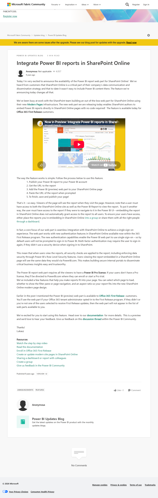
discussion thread (92, 319)
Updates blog (39, 35)
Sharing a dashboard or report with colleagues (41, 358)
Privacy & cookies (118, 484)
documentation (95, 315)
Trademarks (150, 484)
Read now (131, 42)
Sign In (146, 4)
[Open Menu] (148, 35)
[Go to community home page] (26, 4)
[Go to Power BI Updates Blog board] (23, 422)
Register (136, 4)
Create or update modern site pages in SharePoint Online (47, 354)
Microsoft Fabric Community (18, 35)
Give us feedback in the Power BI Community (41, 365)
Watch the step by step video (32, 343)
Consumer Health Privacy (42, 491)
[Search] (127, 4)
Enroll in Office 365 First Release (34, 350)
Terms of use (136, 484)
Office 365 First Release (112, 295)
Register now (10, 16)
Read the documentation (30, 346)
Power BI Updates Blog (57, 35)
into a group (92, 217)
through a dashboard (28, 221)
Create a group (25, 361)
